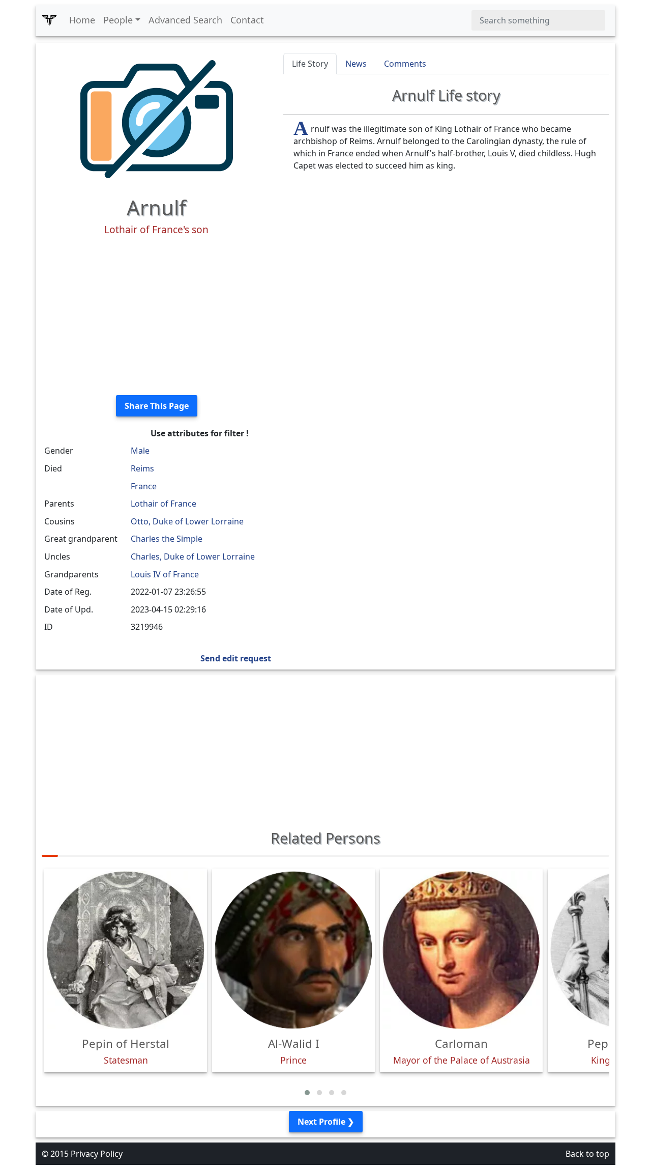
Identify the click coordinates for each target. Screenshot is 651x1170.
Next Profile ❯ (326, 1121)
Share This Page (157, 405)
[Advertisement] (156, 315)
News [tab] (356, 63)
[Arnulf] (156, 118)
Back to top (587, 1153)
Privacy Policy (97, 1153)
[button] (307, 1093)
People (118, 20)
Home (82, 20)
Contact (247, 20)
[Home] (49, 20)
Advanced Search (185, 20)
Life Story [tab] (310, 63)
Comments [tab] (405, 63)
